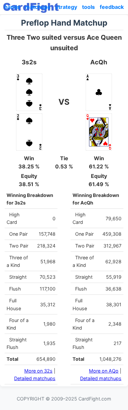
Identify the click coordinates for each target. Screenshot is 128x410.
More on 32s (38, 371)
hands (12, 7)
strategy (66, 7)
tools (88, 7)
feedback (112, 7)
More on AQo (103, 371)
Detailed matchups (34, 378)
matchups (38, 7)
